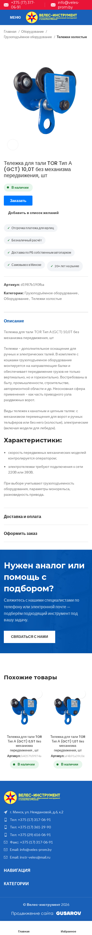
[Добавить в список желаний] (37, 693)
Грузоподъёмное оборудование (28, 37)
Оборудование (32, 31)
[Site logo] (51, 17)
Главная (10, 31)
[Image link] (32, 797)
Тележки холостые (72, 37)
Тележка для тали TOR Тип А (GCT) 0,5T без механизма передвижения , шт (24, 743)
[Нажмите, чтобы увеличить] (13, 145)
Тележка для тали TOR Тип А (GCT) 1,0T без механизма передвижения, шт (67, 743)
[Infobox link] (21, 4)
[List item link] (46, 820)
